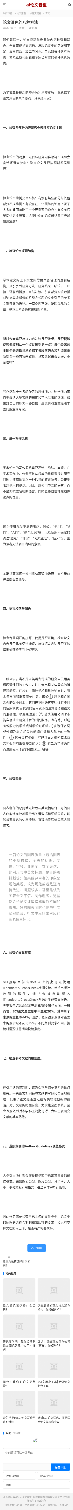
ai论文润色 (35, 13)
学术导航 (48, 1497)
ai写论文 (57, 1497)
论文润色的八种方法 (20, 22)
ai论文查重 (36, 5)
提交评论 (60, 1467)
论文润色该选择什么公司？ (16, 1263)
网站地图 (38, 1497)
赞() (36, 1248)
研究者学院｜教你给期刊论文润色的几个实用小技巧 (19, 1345)
